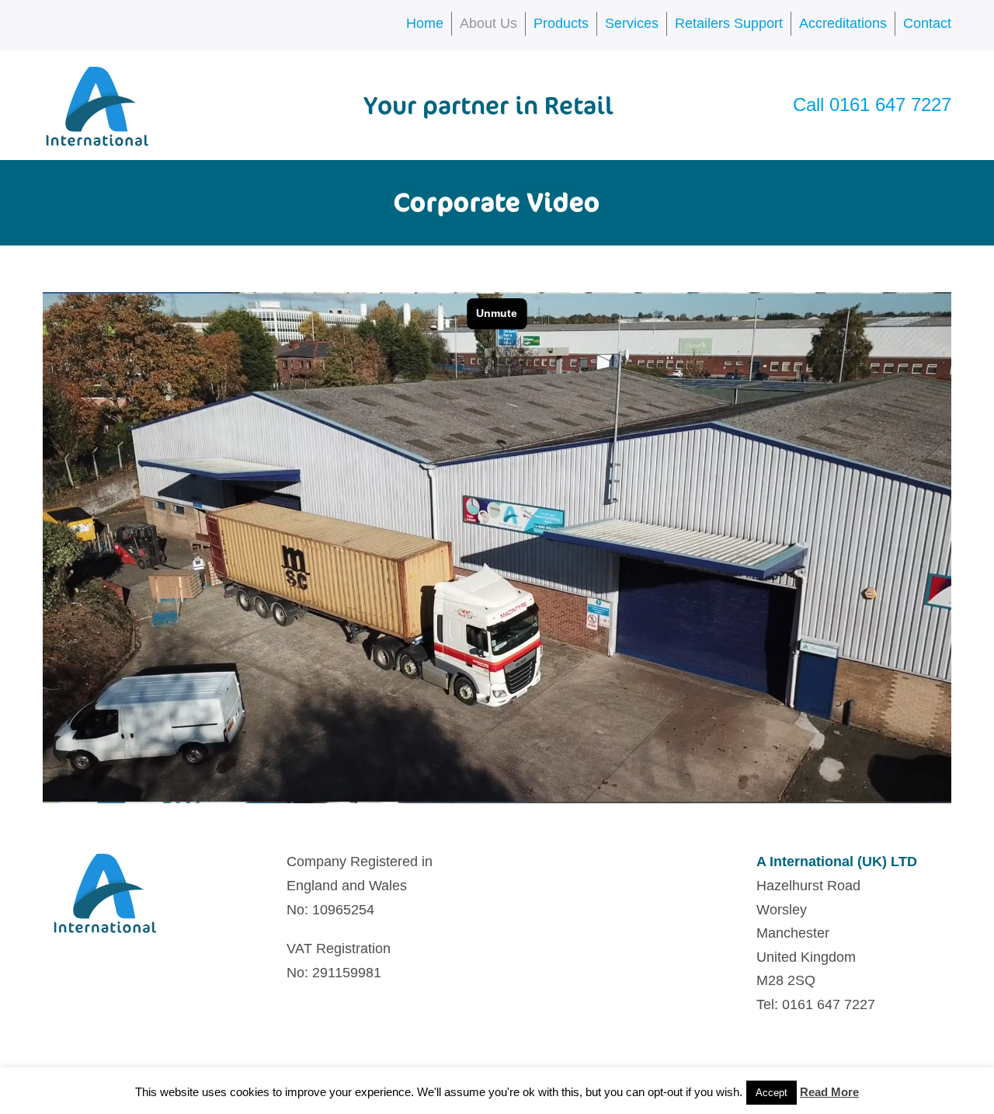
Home (424, 23)
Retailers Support (729, 23)
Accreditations (843, 23)
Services (632, 23)
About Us (488, 23)
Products (561, 23)
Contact (927, 23)
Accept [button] (771, 1092)
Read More (829, 1091)
